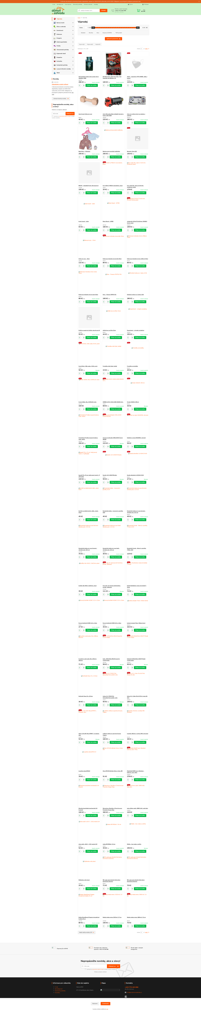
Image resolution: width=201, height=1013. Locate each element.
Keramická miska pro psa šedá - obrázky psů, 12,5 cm (111, 549)
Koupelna (59, 57)
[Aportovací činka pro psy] (89, 101)
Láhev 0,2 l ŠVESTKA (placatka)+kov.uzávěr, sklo (110, 697)
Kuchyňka (59, 61)
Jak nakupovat (60, 4)
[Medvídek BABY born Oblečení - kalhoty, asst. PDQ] (137, 758)
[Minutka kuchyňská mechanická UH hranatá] (89, 795)
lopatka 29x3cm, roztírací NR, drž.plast (137, 733)
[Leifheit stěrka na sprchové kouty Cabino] (113, 720)
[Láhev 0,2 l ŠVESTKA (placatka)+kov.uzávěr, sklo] (113, 683)
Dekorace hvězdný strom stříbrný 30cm (137, 259)
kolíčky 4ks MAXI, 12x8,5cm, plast (88, 585)
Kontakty (96, 4)
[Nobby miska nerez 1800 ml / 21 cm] (137, 904)
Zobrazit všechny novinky (59, 98)
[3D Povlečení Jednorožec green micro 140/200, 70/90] (89, 63)
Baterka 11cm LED (132, 151)
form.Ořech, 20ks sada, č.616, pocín (88, 366)
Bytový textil (60, 23)
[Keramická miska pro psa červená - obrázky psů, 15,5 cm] (89, 535)
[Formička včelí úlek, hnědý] (113, 353)
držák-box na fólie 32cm (109, 330)
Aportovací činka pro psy (85, 114)
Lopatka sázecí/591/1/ (84, 771)
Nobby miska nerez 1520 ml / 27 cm (112, 917)
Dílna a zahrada (61, 26)
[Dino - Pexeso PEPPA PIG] (113, 281)
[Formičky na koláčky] (137, 353)
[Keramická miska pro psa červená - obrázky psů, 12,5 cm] (137, 498)
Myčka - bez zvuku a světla (134, 844)
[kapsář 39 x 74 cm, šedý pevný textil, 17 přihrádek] (89, 462)
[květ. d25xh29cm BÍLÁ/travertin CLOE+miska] (113, 646)
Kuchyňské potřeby (62, 65)
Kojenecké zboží (61, 53)
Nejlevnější (90, 44)
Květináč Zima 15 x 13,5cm (86, 696)
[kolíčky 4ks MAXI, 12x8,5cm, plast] (89, 572)
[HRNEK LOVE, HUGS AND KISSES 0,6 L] (113, 389)
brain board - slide (84, 221)
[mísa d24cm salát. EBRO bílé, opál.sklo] (137, 795)
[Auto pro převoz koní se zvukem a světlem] (137, 101)
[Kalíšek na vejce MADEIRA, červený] (137, 425)
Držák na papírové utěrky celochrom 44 (89, 330)
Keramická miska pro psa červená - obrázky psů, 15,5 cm (88, 549)
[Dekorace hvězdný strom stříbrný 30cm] (137, 246)
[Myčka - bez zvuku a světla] (137, 831)
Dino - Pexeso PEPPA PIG (109, 294)
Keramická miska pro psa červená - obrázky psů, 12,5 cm (136, 511)
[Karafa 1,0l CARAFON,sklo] (113, 462)
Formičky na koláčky (132, 366)
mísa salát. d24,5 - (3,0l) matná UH (88, 844)
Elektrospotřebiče (62, 42)
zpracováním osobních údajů (64, 116)
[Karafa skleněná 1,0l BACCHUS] (137, 462)
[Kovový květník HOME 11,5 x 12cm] (89, 610)
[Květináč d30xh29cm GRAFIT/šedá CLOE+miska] (137, 646)
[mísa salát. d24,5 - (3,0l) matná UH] (89, 831)
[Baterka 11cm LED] (137, 138)
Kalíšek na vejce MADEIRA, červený (136, 438)
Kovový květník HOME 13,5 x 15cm (112, 623)
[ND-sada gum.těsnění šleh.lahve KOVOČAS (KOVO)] (113, 867)
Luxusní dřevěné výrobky (64, 69)
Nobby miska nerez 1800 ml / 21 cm (136, 917)
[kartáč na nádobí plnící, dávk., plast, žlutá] (89, 498)
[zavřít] (199, 1)
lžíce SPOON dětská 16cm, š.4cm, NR (112, 771)
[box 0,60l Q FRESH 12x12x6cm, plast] (113, 172)
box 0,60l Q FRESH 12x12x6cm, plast (113, 185)
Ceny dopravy (68, 4)
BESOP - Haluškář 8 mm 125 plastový (88, 185)
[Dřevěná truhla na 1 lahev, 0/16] (137, 281)
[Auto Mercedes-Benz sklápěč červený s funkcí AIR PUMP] (113, 101)
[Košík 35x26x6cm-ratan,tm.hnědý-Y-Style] (137, 572)
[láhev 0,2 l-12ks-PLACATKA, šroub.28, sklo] (137, 683)
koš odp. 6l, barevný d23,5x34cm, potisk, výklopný (112, 586)
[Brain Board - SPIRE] (113, 208)
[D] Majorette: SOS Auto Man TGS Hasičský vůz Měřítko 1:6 (112, 77)
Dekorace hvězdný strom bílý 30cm (112, 259)
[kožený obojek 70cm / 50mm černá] (137, 610)
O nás (53, 4)
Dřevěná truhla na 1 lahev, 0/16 (135, 294)
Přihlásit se (70, 113)
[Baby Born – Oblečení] (89, 138)
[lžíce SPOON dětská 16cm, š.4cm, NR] (113, 758)
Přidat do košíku (92, 85)
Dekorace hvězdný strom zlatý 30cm (88, 294)
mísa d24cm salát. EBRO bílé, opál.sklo (137, 808)
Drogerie (59, 38)
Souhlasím (105, 1003)
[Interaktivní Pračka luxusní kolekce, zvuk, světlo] (89, 425)
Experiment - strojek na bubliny (135, 330)
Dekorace (59, 34)
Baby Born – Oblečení (84, 151)
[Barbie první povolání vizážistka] (113, 138)
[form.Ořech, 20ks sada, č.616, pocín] (89, 353)
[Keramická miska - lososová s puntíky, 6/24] (113, 498)
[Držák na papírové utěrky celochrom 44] (89, 317)
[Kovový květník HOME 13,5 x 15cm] (113, 610)
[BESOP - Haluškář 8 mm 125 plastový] (89, 172)
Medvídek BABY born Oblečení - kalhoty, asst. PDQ (135, 771)
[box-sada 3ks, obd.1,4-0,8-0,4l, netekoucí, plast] (137, 172)
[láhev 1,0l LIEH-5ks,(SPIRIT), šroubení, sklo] (89, 720)
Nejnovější (81, 44)
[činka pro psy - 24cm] (89, 246)
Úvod (79, 17)
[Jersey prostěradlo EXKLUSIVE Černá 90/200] (113, 425)
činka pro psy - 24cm (84, 259)
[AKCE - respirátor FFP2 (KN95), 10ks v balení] (137, 63)
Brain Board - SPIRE (108, 221)
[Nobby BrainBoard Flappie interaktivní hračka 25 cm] (89, 904)
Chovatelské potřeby (63, 49)
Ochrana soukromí (88, 4)
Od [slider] (93, 27)
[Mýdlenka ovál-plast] (89, 867)
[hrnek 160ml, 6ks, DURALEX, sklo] (89, 389)
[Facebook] (126, 997)
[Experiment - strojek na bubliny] (137, 317)
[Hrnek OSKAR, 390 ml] (137, 389)
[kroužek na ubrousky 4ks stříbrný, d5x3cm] (89, 646)
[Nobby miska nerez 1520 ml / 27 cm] (113, 904)
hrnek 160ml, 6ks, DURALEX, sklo (87, 402)
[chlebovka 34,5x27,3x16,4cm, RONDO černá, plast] (137, 208)
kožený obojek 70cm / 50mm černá (136, 623)
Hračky (58, 46)
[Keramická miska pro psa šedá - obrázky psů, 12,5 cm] (113, 535)
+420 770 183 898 (120, 10)
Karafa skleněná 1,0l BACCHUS (135, 475)
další (146, 48)
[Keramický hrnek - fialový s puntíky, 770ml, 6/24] (137, 535)
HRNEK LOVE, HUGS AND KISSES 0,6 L (113, 402)
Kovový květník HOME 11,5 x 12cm (88, 623)
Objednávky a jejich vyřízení (60, 84)
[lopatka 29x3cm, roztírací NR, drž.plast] (137, 720)
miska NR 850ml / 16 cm (109, 844)
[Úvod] (64, 10)
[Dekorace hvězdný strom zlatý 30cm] (89, 281)
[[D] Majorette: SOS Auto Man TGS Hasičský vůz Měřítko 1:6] (113, 63)
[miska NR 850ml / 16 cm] (113, 831)
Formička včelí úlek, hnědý (110, 366)
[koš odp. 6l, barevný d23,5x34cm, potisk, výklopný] (113, 572)
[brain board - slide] (89, 208)
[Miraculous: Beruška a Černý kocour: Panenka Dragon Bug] (113, 795)
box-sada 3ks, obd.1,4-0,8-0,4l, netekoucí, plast (135, 186)
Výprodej (59, 19)
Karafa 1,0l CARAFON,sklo (110, 475)
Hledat (103, 10)
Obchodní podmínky (77, 4)
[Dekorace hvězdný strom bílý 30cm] (113, 246)
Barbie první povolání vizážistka (111, 151)
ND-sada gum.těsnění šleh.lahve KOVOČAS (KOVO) (111, 880)
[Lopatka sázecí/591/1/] (89, 758)
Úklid (58, 73)
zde (107, 1009)
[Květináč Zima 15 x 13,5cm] (89, 683)
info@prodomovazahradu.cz (134, 992)
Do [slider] (138, 27)
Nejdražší (97, 44)
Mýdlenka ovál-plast (84, 880)
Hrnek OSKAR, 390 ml (133, 402)
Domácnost (60, 30)
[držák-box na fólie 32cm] (113, 317)
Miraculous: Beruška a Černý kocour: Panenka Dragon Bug (112, 809)
